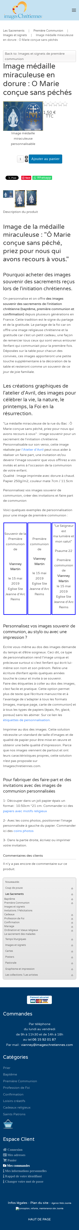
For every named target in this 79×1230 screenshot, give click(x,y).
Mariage (9, 926)
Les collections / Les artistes (21, 974)
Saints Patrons (14, 1114)
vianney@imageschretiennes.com (47, 1045)
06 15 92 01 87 (44, 1040)
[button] (74, 10)
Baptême (9, 898)
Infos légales (18, 1203)
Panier (12, 1160)
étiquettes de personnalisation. (27, 720)
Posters (9, 956)
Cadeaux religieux (17, 1107)
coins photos (24, 831)
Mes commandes (18, 1165)
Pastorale (10, 962)
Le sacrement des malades (19, 934)
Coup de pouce (14, 887)
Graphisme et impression (19, 969)
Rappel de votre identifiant (23, 1176)
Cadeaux (9, 914)
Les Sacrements (14, 894)
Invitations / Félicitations (18, 910)
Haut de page (39, 1219)
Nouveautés (12, 882)
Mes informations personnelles (26, 1170)
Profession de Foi (14, 918)
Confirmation (11, 922)
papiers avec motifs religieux (25, 811)
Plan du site (39, 1203)
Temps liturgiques (15, 939)
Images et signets (14, 906)
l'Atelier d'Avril (32, 450)
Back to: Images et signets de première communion (35, 56)
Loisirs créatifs (14, 1101)
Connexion (14, 1149)
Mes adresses (16, 1155)
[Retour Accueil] (23, 10)
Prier (6, 1068)
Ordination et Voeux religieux (21, 930)
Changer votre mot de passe (24, 1181)
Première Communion (16, 902)
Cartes (9, 951)
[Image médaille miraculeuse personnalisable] (23, 116)
